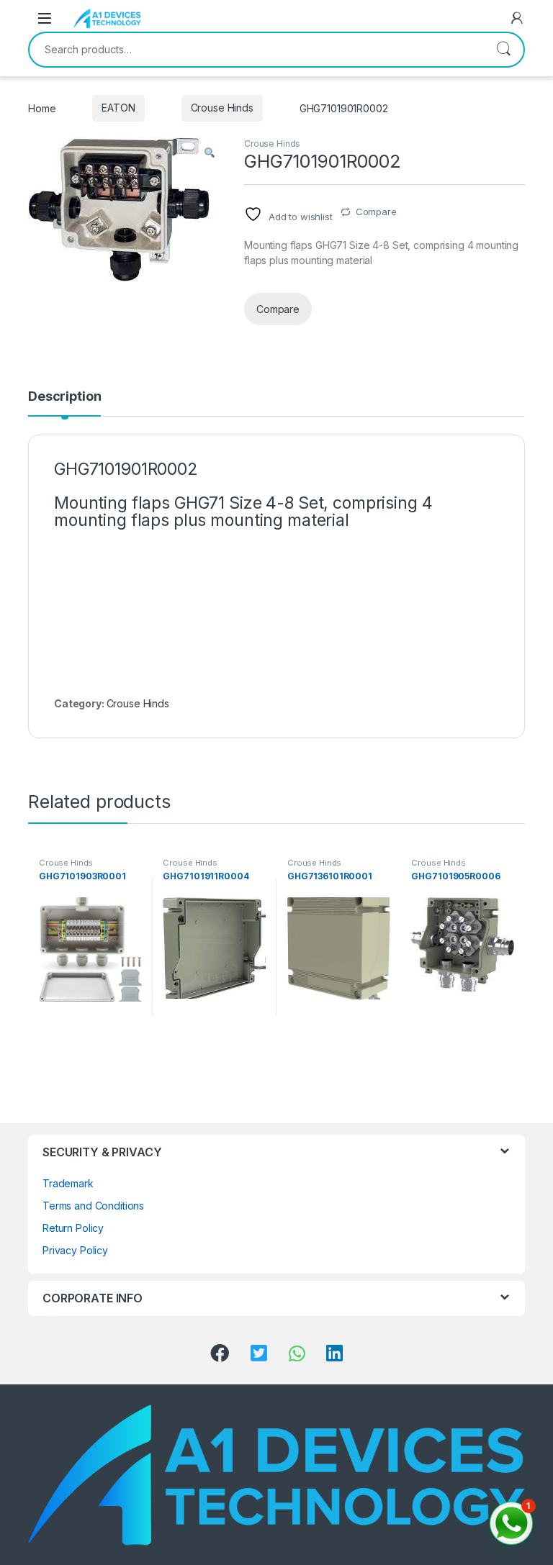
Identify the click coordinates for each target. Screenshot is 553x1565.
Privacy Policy (75, 1250)
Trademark (68, 1183)
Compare (376, 211)
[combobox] (256, 49)
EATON (118, 107)
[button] (209, 153)
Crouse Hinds (222, 107)
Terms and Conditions (93, 1205)
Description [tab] (64, 397)
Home (41, 107)
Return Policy (73, 1228)
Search (503, 49)
